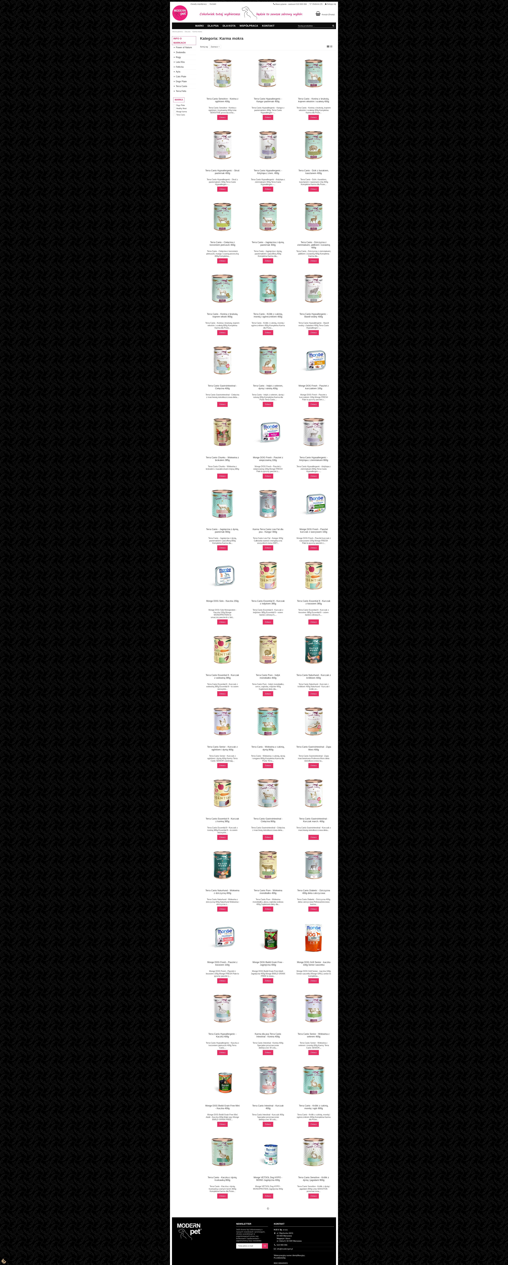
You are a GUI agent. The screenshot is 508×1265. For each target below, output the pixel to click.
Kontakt (213, 4)
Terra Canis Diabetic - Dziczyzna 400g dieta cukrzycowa (313, 891)
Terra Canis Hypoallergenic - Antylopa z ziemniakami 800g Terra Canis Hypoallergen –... (314, 468)
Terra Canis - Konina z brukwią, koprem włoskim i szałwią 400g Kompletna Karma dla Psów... (314, 110)
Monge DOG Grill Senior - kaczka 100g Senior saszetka (313, 963)
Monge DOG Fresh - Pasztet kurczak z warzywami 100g (314, 530)
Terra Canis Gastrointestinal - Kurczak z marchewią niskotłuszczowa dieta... (313, 828)
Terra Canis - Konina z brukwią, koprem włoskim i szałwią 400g (313, 100)
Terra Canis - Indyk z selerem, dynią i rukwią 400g (268, 387)
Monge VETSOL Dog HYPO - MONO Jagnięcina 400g (268, 1178)
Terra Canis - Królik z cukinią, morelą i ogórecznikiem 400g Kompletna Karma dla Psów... (268, 325)
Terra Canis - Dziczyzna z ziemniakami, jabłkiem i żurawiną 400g (313, 245)
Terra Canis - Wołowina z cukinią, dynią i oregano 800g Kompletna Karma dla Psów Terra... (268, 758)
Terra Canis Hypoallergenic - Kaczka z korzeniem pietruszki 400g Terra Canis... (222, 1045)
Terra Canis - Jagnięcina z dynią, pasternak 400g (268, 243)
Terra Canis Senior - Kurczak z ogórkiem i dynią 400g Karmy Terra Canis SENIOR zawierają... (222, 758)
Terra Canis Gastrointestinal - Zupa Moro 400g (313, 748)
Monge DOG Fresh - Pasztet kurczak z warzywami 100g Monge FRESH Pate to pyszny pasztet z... (314, 540)
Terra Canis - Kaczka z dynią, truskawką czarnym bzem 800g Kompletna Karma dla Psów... (222, 1188)
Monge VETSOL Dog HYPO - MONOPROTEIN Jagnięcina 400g (268, 1187)
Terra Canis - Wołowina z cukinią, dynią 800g (268, 748)
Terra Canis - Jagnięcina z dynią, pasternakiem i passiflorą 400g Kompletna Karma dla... (268, 253)
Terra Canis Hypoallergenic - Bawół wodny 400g (314, 315)
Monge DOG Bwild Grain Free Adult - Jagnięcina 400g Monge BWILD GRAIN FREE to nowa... (268, 973)
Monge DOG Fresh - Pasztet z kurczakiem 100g (314, 387)
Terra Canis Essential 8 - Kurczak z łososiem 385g (313, 602)
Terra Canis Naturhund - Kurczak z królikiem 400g (313, 676)
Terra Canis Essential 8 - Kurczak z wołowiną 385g (222, 676)
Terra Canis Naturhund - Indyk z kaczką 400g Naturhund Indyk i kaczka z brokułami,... (313, 1260)
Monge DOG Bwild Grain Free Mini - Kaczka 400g (222, 1107)
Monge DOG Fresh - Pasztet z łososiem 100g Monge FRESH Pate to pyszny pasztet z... (222, 973)
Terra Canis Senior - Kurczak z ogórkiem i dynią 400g (222, 748)
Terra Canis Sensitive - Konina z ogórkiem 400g (222, 100)
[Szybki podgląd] (224, 96)
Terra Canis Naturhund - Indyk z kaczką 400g (313, 1250)
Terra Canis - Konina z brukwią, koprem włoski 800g (222, 315)
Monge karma (181, 112)
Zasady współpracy (198, 4)
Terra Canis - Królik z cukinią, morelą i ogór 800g (313, 1107)
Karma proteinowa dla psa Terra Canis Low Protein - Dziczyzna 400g (222, 1252)
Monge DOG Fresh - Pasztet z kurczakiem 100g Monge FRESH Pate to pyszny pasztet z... (313, 397)
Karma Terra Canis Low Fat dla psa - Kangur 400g (268, 530)
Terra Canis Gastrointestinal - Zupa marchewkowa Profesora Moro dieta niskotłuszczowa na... (313, 758)
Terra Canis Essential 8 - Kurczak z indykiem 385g (268, 602)
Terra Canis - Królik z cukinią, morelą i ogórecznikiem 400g (268, 315)
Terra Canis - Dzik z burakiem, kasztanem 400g (313, 171)
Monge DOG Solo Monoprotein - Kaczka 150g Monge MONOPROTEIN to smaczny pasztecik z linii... (222, 613)
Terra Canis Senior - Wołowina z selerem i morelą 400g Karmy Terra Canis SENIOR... (313, 1045)
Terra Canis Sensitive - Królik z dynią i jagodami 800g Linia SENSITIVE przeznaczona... (313, 1188)
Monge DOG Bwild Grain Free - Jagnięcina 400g (268, 963)
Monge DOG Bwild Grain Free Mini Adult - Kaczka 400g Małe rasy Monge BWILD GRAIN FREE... (222, 1117)
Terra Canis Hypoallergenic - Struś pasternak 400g (222, 171)
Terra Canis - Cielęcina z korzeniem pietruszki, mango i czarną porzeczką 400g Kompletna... (222, 253)
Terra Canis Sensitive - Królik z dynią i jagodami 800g (313, 1178)
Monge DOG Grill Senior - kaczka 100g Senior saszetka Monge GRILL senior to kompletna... (313, 973)
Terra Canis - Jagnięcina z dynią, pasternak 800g (222, 530)
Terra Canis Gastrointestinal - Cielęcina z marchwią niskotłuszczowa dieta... (268, 828)
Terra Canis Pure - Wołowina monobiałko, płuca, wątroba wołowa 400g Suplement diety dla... (268, 901)
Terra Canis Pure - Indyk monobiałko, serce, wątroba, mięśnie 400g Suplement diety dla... (268, 686)
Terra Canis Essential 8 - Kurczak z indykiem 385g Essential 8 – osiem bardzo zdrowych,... (268, 612)
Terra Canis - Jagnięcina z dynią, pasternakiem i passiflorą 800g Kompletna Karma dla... (222, 540)
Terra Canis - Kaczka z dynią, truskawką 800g (222, 1178)
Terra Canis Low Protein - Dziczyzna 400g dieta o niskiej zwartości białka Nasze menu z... (222, 1260)
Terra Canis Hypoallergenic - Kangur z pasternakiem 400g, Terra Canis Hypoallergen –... (268, 110)
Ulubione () (317, 4)
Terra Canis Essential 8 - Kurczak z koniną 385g (222, 820)
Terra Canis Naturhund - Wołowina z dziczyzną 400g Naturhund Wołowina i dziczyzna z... (222, 901)
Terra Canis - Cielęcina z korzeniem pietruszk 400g (222, 243)
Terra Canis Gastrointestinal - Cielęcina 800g (268, 820)
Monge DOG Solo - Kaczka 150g (222, 601)
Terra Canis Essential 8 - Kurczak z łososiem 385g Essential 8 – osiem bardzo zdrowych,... (313, 612)
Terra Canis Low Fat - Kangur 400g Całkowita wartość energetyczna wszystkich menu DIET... (268, 540)
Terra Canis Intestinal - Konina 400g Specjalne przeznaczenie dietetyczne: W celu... (268, 1045)
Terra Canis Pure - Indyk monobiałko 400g (268, 676)
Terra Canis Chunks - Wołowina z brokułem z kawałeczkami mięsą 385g (222, 467)
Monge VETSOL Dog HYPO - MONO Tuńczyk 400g (268, 1250)
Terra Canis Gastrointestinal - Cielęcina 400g (222, 387)
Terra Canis (180, 115)
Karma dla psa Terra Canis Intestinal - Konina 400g (268, 1035)
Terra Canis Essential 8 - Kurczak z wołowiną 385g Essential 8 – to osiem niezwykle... (222, 686)
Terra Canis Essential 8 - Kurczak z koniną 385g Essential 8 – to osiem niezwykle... (222, 830)
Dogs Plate (180, 105)
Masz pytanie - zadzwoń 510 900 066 (291, 4)
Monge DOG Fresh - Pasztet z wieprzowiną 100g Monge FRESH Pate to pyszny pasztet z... (268, 468)
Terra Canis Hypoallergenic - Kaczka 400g (222, 1035)
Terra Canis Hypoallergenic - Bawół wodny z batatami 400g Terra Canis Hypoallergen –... (313, 325)
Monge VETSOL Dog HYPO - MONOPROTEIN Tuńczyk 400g (268, 1259)
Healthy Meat (181, 108)
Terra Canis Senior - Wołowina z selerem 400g (314, 1035)
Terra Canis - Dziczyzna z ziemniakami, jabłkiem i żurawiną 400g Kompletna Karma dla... (313, 253)
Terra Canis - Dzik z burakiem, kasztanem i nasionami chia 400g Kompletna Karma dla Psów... (313, 181)
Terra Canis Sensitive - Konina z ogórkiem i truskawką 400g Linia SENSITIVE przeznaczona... (222, 110)
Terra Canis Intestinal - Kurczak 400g (268, 1107)
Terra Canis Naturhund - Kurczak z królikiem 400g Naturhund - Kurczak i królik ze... (314, 686)
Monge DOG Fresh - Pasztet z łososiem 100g (222, 963)
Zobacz (222, 117)
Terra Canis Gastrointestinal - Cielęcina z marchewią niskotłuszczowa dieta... (222, 396)
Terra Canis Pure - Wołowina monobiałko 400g (268, 891)
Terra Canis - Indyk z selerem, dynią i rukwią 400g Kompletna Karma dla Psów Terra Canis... (268, 397)
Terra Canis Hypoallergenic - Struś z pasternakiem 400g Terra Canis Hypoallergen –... (222, 181)
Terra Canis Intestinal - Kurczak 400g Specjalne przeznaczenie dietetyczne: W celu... (268, 1117)
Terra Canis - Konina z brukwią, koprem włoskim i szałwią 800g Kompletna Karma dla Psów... (222, 325)
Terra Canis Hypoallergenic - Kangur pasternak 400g (268, 100)
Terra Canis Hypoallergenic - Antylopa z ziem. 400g (268, 171)
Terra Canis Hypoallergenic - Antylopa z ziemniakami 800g (313, 458)
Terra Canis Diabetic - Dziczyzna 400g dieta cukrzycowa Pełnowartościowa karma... (313, 901)
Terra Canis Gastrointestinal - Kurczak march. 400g (313, 820)
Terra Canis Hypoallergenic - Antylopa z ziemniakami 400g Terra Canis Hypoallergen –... (268, 181)
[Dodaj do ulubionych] (220, 96)
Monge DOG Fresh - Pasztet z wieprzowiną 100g (268, 458)
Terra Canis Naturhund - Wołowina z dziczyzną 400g (222, 891)
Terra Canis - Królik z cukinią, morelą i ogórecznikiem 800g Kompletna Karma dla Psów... (313, 1117)
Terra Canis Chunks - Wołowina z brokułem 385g (222, 458)
